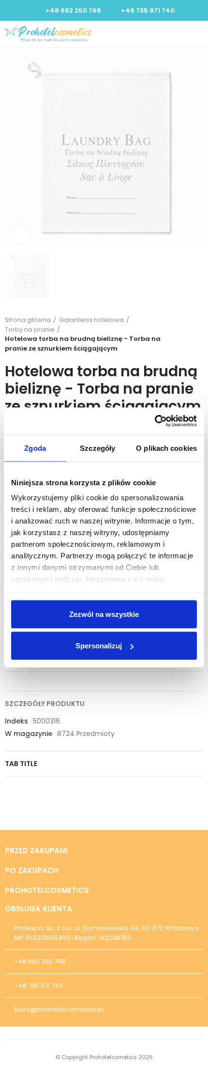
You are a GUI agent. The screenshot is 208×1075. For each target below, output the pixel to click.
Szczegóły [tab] (97, 448)
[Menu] (198, 34)
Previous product (186, 334)
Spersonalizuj (98, 646)
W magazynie (28, 733)
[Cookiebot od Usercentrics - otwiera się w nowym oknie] (154, 421)
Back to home (198, 334)
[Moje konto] (182, 34)
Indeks (16, 721)
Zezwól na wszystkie (104, 614)
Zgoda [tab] (35, 448)
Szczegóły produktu (45, 703)
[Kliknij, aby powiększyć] (21, 234)
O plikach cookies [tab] (166, 448)
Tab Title (21, 763)
